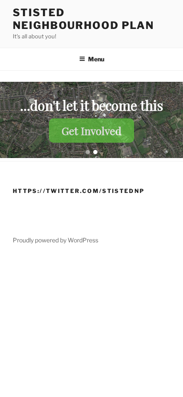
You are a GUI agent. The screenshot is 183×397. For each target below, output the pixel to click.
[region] (91, 120)
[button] (88, 152)
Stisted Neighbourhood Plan (83, 19)
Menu (96, 59)
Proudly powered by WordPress (55, 240)
